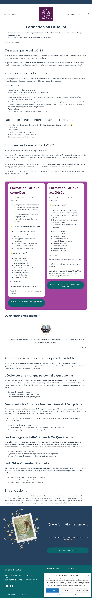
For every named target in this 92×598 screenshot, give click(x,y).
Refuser (67, 590)
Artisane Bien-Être (22, 595)
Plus (14, 14)
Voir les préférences (82, 590)
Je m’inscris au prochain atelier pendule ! (46, 2)
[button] (88, 575)
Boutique (71, 14)
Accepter (52, 590)
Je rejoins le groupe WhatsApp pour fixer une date (26, 303)
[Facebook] (6, 586)
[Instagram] (11, 586)
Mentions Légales (72, 594)
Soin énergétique (31, 579)
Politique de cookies (62, 594)
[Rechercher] (88, 14)
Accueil (7, 14)
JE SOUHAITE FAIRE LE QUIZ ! (68, 550)
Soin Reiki (29, 582)
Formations (53, 568)
